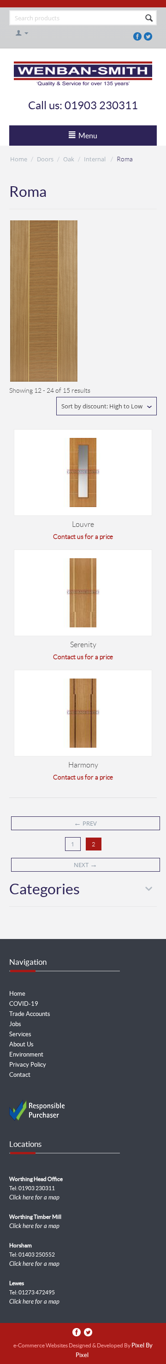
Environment (26, 1054)
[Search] (149, 18)
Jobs (15, 1024)
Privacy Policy (27, 1064)
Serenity (83, 645)
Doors (45, 159)
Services (20, 1034)
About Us (21, 1044)
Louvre (83, 524)
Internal (95, 159)
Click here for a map (34, 1197)
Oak (68, 159)
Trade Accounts (29, 1013)
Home (18, 159)
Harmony (83, 765)
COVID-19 (23, 1003)
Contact (19, 1074)
